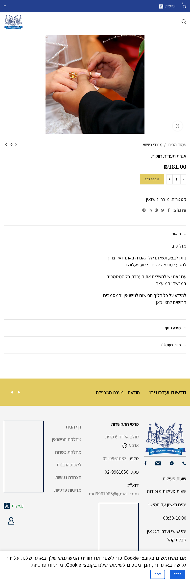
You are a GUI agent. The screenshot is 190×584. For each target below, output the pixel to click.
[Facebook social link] (168, 210)
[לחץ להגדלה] (178, 126)
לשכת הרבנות (69, 464)
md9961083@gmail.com (114, 493)
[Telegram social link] (144, 210)
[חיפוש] (184, 22)
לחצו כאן (164, 302)
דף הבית (73, 427)
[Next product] (6, 144)
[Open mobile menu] (5, 6)
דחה (157, 574)
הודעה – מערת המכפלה (131, 392)
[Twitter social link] (163, 210)
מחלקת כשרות (68, 452)
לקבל (177, 574)
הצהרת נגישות (68, 477)
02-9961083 (114, 458)
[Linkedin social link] (150, 210)
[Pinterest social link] (156, 210)
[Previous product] (16, 144)
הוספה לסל (152, 179)
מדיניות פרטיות (67, 490)
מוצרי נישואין (152, 145)
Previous (11, 392)
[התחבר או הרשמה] (11, 521)
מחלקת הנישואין (66, 439)
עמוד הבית (176, 145)
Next (19, 392)
